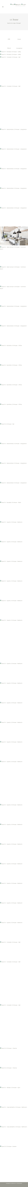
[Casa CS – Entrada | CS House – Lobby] (14, 52)
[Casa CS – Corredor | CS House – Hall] (14, 57)
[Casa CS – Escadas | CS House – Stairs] (14, 502)
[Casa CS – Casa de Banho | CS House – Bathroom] (14, 1107)
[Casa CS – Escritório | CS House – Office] (14, 345)
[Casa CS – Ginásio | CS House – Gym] (14, 1088)
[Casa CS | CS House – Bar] (14, 424)
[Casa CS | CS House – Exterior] (14, 1146)
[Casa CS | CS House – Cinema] (14, 1048)
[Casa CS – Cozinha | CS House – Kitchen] (14, 236)
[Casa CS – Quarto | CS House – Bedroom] (14, 522)
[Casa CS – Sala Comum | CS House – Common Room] (14, 248)
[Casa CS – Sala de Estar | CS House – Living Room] (14, 129)
